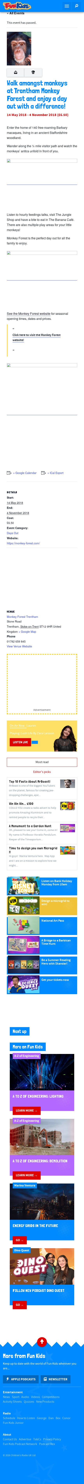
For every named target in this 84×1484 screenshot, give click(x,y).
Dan (51, 1418)
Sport (15, 1397)
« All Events (15, 13)
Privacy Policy (52, 1439)
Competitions (51, 1397)
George (41, 1418)
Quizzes (29, 1402)
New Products (45, 1402)
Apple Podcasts (23, 1379)
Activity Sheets (12, 1402)
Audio (25, 1397)
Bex (58, 1418)
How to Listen (26, 1418)
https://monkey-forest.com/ (23, 543)
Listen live (20, 742)
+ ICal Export (55, 473)
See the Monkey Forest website (28, 313)
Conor (66, 1418)
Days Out (12, 533)
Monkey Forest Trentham (22, 617)
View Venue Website (19, 646)
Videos (35, 1397)
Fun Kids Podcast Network (20, 1444)
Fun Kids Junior (13, 1423)
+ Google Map (27, 632)
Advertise (25, 1439)
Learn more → (27, 1110)
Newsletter (58, 1379)
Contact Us (10, 1439)
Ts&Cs (37, 1439)
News (6, 1397)
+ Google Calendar (25, 473)
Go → (20, 1240)
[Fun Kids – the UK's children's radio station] (21, 6)
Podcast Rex (47, 1444)
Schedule (9, 1418)
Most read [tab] (42, 762)
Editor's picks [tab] (42, 772)
